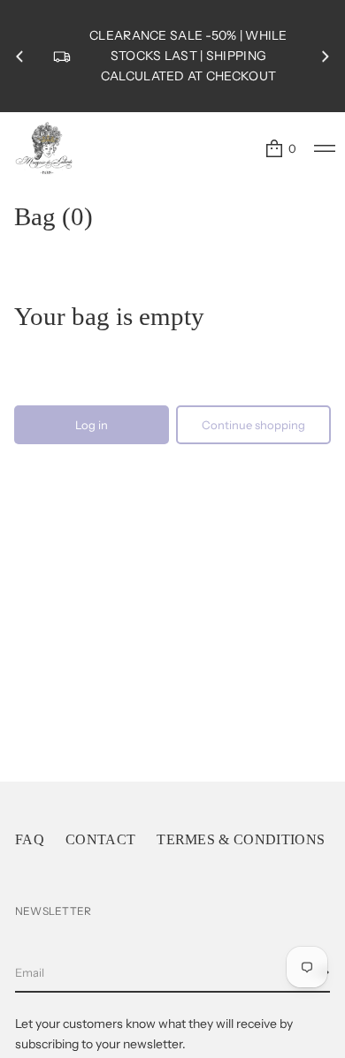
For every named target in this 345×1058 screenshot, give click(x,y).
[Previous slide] (19, 56)
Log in (91, 425)
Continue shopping (253, 425)
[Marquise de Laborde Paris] (44, 148)
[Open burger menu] (324, 148)
